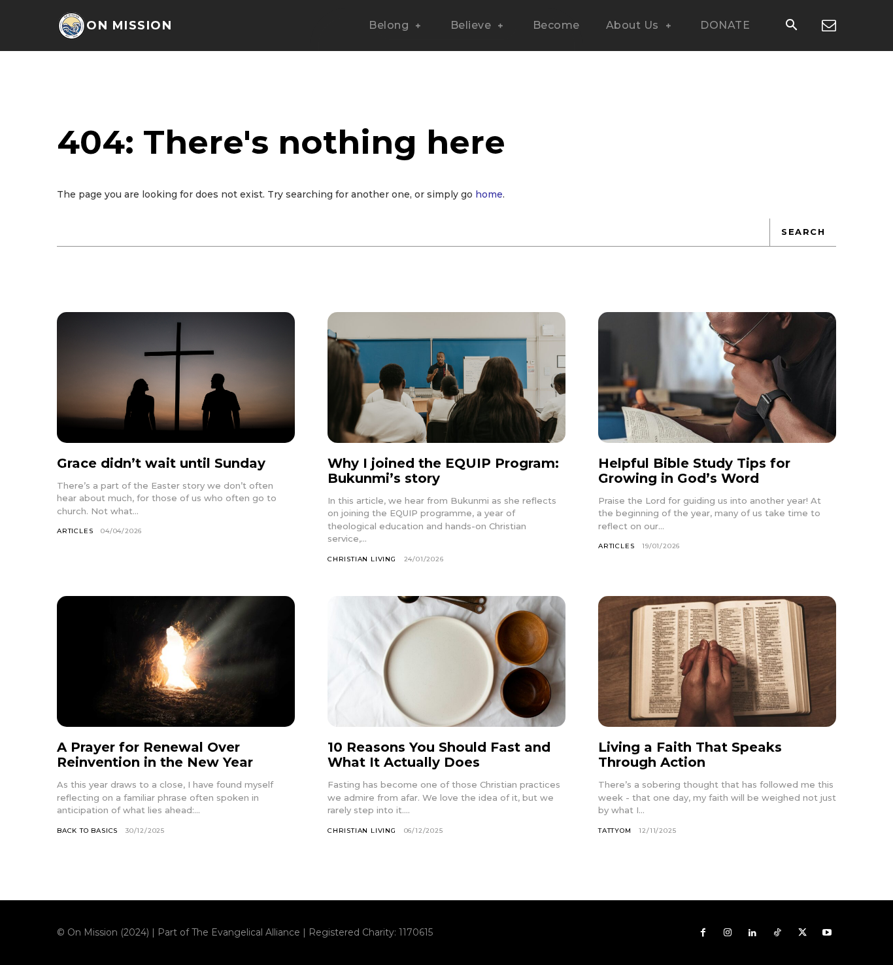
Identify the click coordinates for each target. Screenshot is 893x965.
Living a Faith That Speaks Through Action (690, 754)
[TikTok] (777, 933)
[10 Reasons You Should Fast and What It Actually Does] (446, 661)
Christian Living (362, 559)
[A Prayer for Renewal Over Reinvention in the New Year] (176, 661)
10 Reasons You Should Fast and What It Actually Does (439, 754)
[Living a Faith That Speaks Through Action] (717, 661)
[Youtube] (827, 933)
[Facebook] (703, 933)
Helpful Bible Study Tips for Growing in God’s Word (694, 470)
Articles (75, 531)
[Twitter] (802, 933)
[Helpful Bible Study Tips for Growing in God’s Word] (717, 377)
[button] (791, 26)
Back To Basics (87, 830)
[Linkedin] (752, 933)
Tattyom (615, 830)
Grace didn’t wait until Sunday (161, 463)
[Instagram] (727, 933)
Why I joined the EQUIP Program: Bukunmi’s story (443, 470)
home (489, 194)
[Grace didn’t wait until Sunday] (176, 377)
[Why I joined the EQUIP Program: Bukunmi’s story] (446, 377)
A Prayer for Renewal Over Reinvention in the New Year (155, 754)
